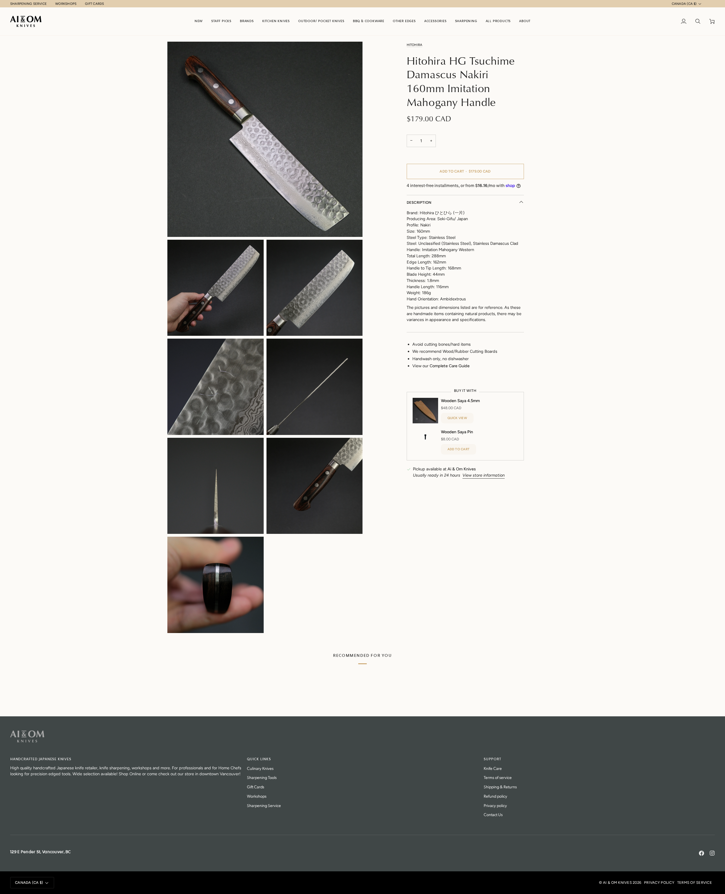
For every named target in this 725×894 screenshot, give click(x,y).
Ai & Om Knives (617, 882)
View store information (483, 475)
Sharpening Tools (262, 777)
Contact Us (493, 814)
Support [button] (492, 759)
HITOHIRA (415, 45)
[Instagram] (712, 853)
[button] (247, 21)
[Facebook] (701, 853)
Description (419, 202)
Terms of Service (694, 882)
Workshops (256, 796)
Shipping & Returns (500, 786)
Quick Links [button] (259, 759)
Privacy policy (495, 805)
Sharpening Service (264, 805)
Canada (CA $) (684, 4)
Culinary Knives (260, 768)
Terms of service (498, 777)
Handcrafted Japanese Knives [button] (40, 759)
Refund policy (495, 796)
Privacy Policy (659, 882)
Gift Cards (255, 786)
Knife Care (493, 768)
